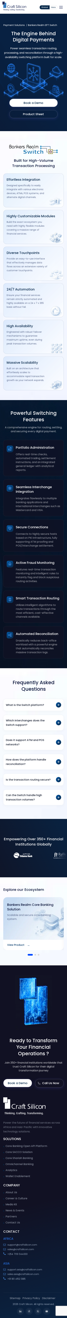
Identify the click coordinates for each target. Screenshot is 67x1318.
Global (44, 7)
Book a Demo (33, 103)
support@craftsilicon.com (22, 1244)
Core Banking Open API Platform (26, 1146)
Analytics (11, 1170)
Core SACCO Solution (19, 1152)
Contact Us (13, 1222)
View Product (18, 945)
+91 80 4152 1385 (16, 1278)
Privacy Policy (31, 1298)
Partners (11, 1216)
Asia (53, 7)
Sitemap (15, 1298)
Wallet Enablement (18, 1176)
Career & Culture (16, 1198)
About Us (11, 1192)
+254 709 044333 (17, 1254)
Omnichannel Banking (20, 1164)
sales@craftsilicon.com (20, 1249)
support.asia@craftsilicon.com (24, 1269)
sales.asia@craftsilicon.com (23, 1274)
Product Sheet (33, 114)
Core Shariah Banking (19, 1158)
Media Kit (11, 1204)
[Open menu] (61, 7)
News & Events (15, 1210)
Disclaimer (48, 1298)
